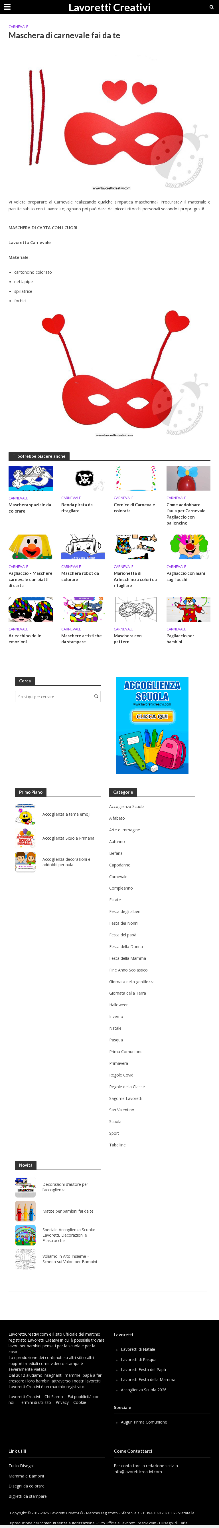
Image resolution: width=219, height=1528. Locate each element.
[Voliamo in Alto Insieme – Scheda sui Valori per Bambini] (25, 1259)
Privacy (62, 1402)
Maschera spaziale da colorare (30, 507)
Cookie (79, 1402)
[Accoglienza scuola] (152, 725)
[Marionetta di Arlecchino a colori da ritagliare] (136, 546)
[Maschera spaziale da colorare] (31, 478)
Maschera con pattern (128, 638)
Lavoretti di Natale (138, 1349)
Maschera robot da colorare (80, 576)
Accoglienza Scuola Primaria (68, 838)
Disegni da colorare (26, 1486)
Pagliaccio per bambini (180, 638)
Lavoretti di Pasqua (139, 1359)
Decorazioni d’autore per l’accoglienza (65, 1187)
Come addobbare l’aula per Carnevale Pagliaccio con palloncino (186, 513)
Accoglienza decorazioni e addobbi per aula (66, 862)
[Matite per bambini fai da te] (25, 1211)
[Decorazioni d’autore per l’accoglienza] (25, 1187)
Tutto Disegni (21, 1465)
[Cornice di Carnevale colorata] (136, 478)
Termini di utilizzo (35, 1402)
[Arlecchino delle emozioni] (31, 609)
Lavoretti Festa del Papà (143, 1369)
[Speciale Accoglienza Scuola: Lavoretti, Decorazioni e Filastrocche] (25, 1235)
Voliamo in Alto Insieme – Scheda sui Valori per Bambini (69, 1259)
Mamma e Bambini (26, 1476)
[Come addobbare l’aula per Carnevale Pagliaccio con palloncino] (189, 478)
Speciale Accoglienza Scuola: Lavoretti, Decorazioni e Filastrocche (68, 1235)
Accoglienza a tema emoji (66, 814)
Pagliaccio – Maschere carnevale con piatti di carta (30, 579)
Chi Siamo (53, 1396)
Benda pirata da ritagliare (77, 507)
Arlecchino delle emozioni (25, 638)
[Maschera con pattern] (136, 609)
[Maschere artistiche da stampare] (83, 609)
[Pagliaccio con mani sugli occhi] (189, 546)
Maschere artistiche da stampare (81, 638)
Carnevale (18, 26)
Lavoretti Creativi (109, 7)
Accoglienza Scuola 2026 (144, 1389)
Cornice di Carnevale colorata (134, 507)
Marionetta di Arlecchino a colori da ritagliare (135, 579)
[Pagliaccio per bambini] (189, 609)
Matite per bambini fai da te (68, 1211)
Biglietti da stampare (28, 1496)
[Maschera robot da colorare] (83, 546)
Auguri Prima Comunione (144, 1422)
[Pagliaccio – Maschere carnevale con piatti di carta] (31, 546)
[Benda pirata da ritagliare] (83, 478)
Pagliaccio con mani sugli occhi (186, 576)
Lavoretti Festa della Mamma (148, 1379)
